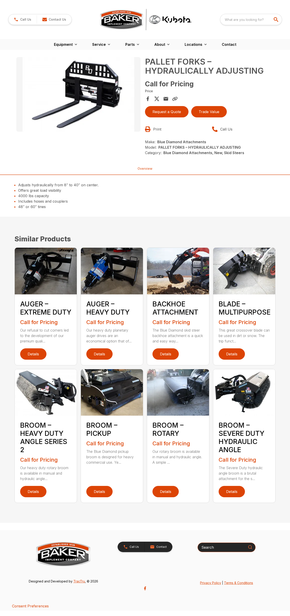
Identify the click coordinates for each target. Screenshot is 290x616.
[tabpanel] (78, 95)
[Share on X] (157, 99)
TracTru (79, 581)
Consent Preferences (30, 606)
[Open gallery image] (78, 94)
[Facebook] (145, 588)
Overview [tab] (145, 168)
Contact (229, 44)
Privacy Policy (210, 583)
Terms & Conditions (238, 583)
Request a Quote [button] (166, 111)
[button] (22, 19)
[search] (276, 19)
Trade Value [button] (209, 111)
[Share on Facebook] (147, 99)
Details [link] (33, 354)
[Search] (250, 547)
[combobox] (251, 19)
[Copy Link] (175, 99)
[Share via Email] (166, 99)
